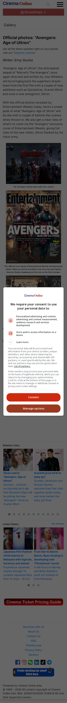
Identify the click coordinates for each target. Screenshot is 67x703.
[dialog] (33, 351)
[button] (33, 342)
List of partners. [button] (22, 366)
